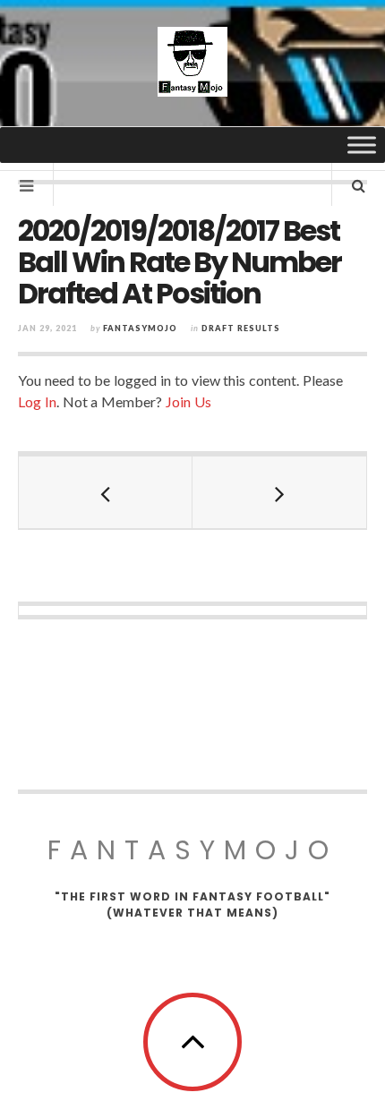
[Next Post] (279, 492)
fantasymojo (140, 328)
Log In (37, 401)
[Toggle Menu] (361, 144)
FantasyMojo (192, 850)
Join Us (188, 401)
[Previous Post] (105, 492)
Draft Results (240, 328)
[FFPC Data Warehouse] (192, 62)
